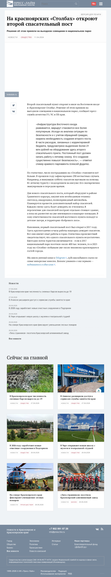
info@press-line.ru (57, 531)
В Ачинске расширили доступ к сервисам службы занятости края (39, 299)
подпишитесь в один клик (40, 264)
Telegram (60, 257)
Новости (12, 37)
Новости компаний (37, 551)
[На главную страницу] (21, 3)
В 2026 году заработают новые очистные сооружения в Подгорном (40, 308)
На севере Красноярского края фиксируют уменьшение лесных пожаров (42, 324)
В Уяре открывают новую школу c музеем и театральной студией (39, 316)
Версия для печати (91, 14)
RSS (102, 529)
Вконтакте (97, 529)
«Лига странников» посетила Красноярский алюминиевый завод (39, 332)
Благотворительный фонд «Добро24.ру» (85, 545)
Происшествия (26, 505)
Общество (26, 37)
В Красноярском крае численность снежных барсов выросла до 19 (40, 291)
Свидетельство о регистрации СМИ (22, 560)
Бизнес (74, 502)
